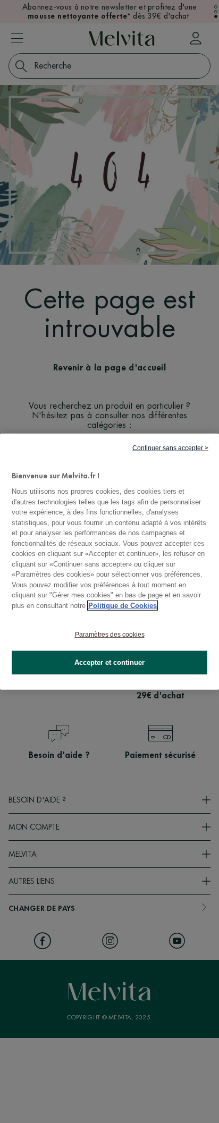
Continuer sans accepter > (170, 447)
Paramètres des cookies (110, 634)
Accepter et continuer (109, 662)
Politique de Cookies (122, 605)
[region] (109, 561)
